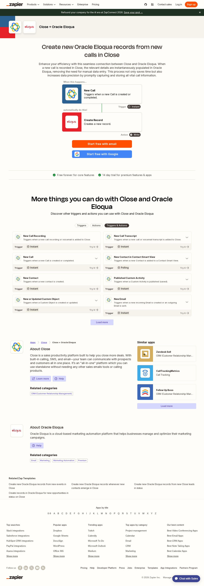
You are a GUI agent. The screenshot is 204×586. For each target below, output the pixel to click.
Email (128, 541)
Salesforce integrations (17, 535)
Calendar (130, 535)
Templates (153, 568)
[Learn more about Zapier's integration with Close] (16, 347)
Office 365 (58, 551)
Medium (92, 551)
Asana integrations (15, 551)
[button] (102, 154)
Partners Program (189, 568)
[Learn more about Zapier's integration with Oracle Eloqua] (16, 430)
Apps (33, 342)
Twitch (91, 530)
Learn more (42, 378)
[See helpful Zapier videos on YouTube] (37, 568)
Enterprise (140, 568)
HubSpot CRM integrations (19, 541)
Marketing (131, 551)
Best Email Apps (175, 535)
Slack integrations (15, 530)
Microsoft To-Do (96, 541)
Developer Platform (107, 568)
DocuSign (58, 541)
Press (122, 568)
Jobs (129, 568)
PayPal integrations (16, 546)
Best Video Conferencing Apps (182, 530)
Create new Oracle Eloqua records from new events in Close (37, 486)
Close (44, 342)
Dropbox (57, 530)
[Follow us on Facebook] (20, 568)
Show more (12, 556)
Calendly (92, 535)
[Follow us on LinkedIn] (26, 568)
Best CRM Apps (175, 541)
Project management (136, 530)
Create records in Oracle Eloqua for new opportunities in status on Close (38, 495)
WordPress (58, 546)
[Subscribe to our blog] (43, 568)
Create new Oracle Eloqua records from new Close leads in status (164, 486)
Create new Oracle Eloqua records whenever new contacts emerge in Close (97, 486)
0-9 (49, 513)
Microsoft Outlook (97, 546)
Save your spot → (133, 12)
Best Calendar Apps (177, 551)
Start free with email (102, 144)
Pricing (83, 568)
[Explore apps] (152, 4)
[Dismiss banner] (200, 12)
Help (61, 378)
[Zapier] (14, 4)
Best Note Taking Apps (178, 546)
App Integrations (168, 568)
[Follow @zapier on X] (31, 568)
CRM (128, 546)
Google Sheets (60, 535)
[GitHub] (146, 4)
